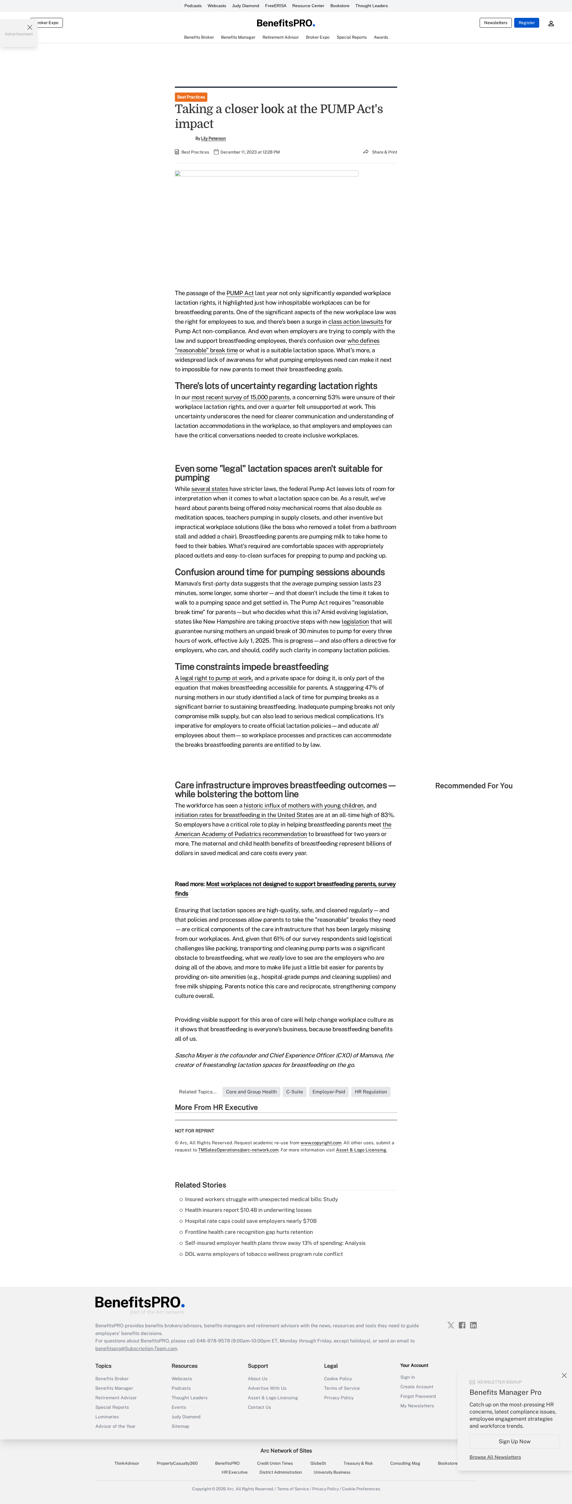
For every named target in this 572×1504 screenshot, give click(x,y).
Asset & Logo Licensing (273, 1397)
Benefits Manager (114, 1388)
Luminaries (107, 1416)
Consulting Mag (405, 1463)
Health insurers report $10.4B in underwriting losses (248, 1210)
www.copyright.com (321, 1142)
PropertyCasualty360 (177, 1463)
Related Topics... (198, 1092)
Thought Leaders (371, 5)
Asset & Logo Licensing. (361, 1149)
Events (179, 1407)
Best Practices (191, 97)
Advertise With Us (267, 1388)
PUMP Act (240, 293)
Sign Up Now (515, 1441)
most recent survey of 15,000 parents (241, 397)
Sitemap (180, 1426)
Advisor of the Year (115, 1426)
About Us (258, 1378)
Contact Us (259, 1407)
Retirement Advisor (116, 1397)
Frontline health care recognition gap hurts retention (249, 1232)
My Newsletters (417, 1405)
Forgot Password (418, 1396)
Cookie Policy (338, 1378)
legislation (355, 621)
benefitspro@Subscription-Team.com (136, 1348)
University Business (332, 1472)
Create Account (416, 1386)
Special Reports (112, 1407)
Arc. (231, 1488)
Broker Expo (46, 22)
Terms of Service (342, 1388)
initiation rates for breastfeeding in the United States (244, 814)
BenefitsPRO (227, 1463)
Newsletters (495, 22)
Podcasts (193, 5)
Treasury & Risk (358, 1463)
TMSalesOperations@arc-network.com (238, 1149)
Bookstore (339, 5)
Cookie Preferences (361, 1488)
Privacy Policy (339, 1397)
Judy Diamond (245, 5)
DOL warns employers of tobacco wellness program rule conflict (264, 1254)
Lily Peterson (213, 138)
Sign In (407, 1377)
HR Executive (235, 1472)
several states (209, 488)
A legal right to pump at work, (214, 678)
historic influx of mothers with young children (304, 805)
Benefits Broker (112, 1378)
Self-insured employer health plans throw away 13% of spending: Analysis (275, 1243)
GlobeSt (318, 1463)
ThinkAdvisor (126, 1463)
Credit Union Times (275, 1463)
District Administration (280, 1472)
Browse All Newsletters (495, 1457)
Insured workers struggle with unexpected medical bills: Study (261, 1199)
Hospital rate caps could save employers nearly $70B (251, 1221)
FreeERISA (275, 5)
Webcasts (217, 5)
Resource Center (308, 5)
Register (527, 22)
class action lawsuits (356, 321)
